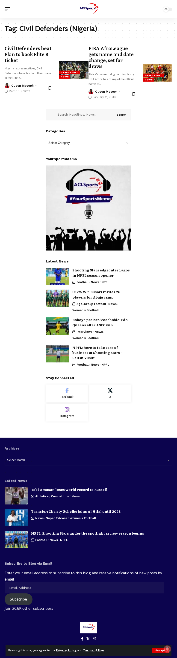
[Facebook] (67, 393)
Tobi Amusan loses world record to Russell (69, 490)
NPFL (105, 282)
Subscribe (18, 599)
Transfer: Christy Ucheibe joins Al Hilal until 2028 (76, 512)
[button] (160, 650)
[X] (110, 393)
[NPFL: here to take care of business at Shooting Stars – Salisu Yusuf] (57, 353)
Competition (60, 496)
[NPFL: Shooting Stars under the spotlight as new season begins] (16, 539)
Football (82, 282)
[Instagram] (67, 413)
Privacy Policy (66, 650)
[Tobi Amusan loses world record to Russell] (16, 495)
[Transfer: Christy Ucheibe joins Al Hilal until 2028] (16, 517)
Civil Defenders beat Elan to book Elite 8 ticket (28, 54)
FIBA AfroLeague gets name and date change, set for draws (111, 57)
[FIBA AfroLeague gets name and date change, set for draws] (157, 73)
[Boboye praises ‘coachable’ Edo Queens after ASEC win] (57, 326)
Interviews (84, 331)
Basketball (69, 72)
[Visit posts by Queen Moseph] (7, 85)
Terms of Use (93, 650)
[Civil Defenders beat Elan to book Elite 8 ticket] (73, 70)
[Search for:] (83, 114)
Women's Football (85, 310)
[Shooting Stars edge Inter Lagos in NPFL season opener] (57, 276)
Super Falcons (56, 518)
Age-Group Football (91, 304)
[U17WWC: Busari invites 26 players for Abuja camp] (57, 298)
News (65, 76)
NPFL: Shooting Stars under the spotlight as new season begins (87, 533)
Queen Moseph (22, 85)
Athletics (42, 496)
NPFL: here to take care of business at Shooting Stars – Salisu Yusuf (97, 353)
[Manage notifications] (167, 649)
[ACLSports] (88, 9)
